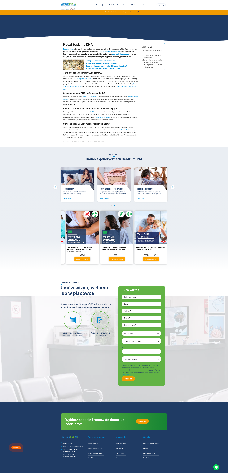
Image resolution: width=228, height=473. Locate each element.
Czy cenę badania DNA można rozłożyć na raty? (152, 66)
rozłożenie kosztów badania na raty (123, 130)
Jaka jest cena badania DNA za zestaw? (152, 52)
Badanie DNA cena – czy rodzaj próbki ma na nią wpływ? (152, 61)
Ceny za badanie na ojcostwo (109, 51)
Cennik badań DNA (129, 5)
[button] (55, 187)
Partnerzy (118, 458)
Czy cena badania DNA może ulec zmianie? (152, 56)
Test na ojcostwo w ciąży (95, 453)
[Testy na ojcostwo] (114, 179)
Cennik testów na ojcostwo (95, 458)
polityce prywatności (126, 374)
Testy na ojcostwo (101, 5)
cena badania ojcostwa (120, 54)
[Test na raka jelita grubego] (77, 179)
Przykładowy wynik (121, 443)
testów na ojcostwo (89, 97)
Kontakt (151, 5)
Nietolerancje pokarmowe (149, 188)
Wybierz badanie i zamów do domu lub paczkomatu (94, 421)
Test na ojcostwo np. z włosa (96, 448)
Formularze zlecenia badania (151, 443)
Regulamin (146, 458)
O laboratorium (120, 453)
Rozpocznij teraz (136, 12)
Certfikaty (146, 448)
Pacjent (139, 5)
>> (129, 12)
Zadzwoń (16, 447)
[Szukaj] (162, 5)
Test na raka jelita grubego (76, 188)
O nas (145, 5)
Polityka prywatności (149, 453)
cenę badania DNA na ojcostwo (92, 112)
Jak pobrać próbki (121, 448)
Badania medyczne (115, 5)
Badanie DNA (68, 49)
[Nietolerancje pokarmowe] (150, 179)
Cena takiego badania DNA (81, 79)
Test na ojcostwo (93, 443)
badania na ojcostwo (103, 117)
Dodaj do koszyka (84, 259)
